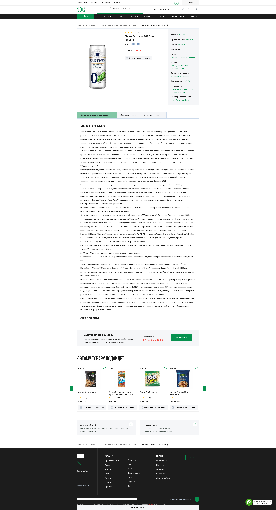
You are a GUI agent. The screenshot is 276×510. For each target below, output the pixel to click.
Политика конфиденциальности (179, 499)
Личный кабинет (163, 478)
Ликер (130, 464)
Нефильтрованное (179, 58)
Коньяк (108, 469)
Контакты (160, 474)
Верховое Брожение (180, 76)
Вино (130, 469)
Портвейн (132, 482)
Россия (182, 34)
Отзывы (160, 469)
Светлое (191, 58)
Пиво (130, 477)
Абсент (108, 482)
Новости (160, 465)
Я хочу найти (116, 8)
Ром (107, 474)
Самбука (132, 460)
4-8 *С (187, 81)
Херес (130, 486)
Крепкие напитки (113, 461)
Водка (108, 478)
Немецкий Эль (177, 65)
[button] (71, 388)
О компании (161, 461)
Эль (183, 68)
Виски (108, 465)
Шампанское (134, 473)
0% (182, 49)
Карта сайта (82, 471)
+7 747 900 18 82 (161, 9)
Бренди (108, 486)
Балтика (189, 39)
